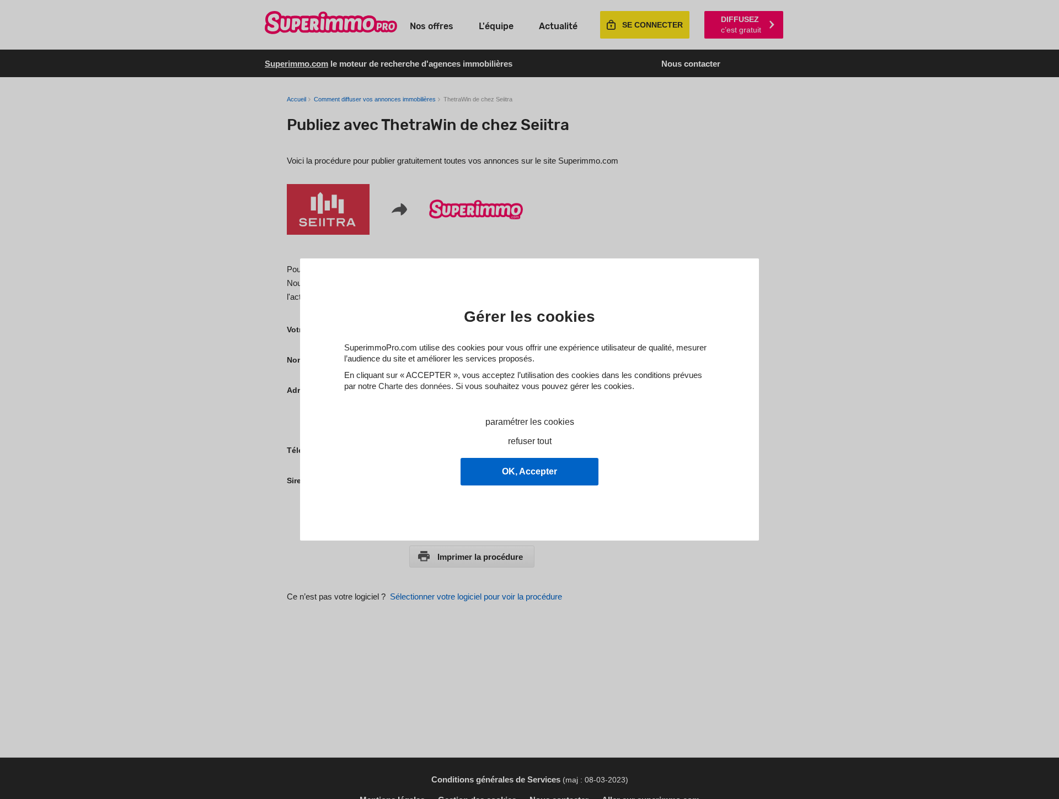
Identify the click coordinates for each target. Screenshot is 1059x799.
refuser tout (530, 441)
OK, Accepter (529, 471)
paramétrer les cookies (529, 422)
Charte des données (414, 386)
